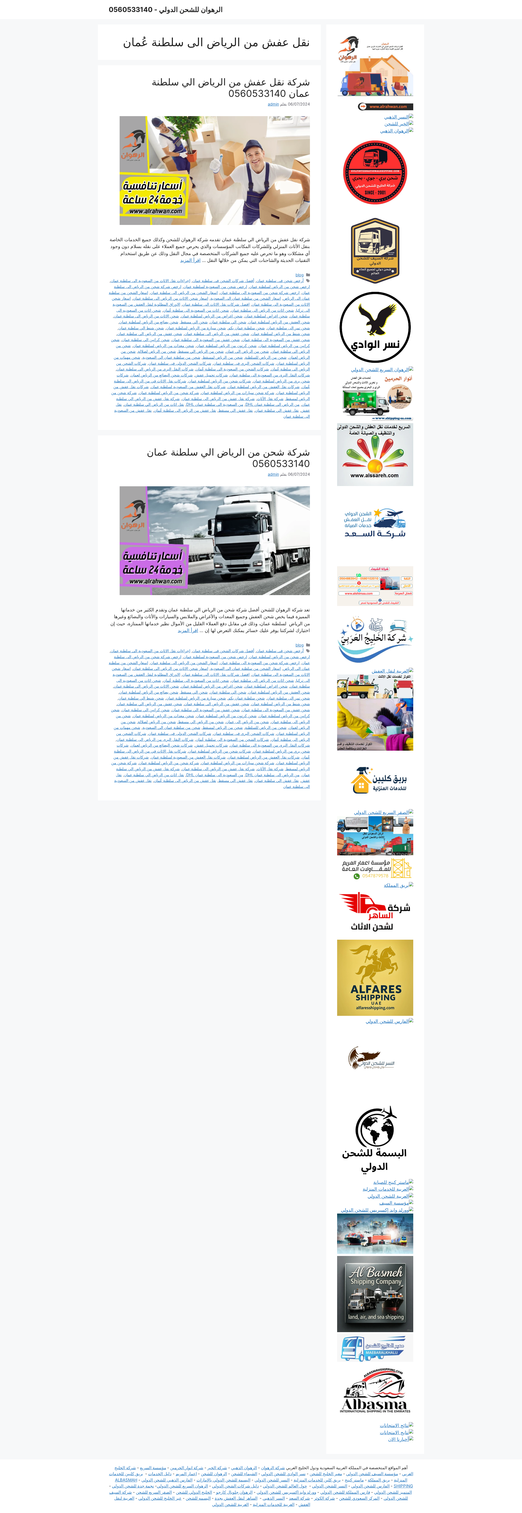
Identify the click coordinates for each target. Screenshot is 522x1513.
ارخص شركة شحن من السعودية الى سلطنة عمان (260, 292)
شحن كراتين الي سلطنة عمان (146, 339)
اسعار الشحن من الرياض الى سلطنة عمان (184, 292)
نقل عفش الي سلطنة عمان (277, 410)
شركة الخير (217, 1467)
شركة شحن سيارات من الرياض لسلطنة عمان (237, 392)
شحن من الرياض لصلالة (157, 351)
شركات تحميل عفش (211, 375)
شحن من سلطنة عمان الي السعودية (171, 357)
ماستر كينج (354, 1480)
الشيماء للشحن (244, 1473)
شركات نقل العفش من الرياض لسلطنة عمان (264, 386)
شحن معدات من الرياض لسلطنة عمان (163, 345)
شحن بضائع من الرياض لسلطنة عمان (148, 322)
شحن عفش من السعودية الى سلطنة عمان (276, 339)
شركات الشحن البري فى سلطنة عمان (243, 363)
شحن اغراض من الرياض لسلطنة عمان (212, 316)
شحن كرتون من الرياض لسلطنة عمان (226, 345)
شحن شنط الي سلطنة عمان (141, 328)
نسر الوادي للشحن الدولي (283, 1473)
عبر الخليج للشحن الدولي (160, 1498)
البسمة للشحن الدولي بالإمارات (223, 1480)
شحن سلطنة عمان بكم (246, 328)
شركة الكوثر (324, 1498)
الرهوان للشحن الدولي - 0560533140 (166, 9)
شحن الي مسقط (194, 322)
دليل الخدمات (160, 1473)
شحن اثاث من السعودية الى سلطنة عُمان (196, 310)
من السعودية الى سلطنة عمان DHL (214, 404)
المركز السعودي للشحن (359, 1498)
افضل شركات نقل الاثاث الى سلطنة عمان (216, 304)
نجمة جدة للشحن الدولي (133, 1486)
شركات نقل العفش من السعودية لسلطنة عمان (188, 386)
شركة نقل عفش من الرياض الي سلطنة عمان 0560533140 (231, 87)
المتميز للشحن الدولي (393, 1492)
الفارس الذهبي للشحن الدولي (166, 1480)
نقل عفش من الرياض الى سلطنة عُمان (185, 410)
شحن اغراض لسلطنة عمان (266, 316)
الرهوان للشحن (214, 1473)
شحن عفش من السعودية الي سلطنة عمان (206, 339)
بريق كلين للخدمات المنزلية (317, 1480)
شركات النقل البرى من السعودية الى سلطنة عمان (270, 375)
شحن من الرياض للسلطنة (266, 357)
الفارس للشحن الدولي (370, 1486)
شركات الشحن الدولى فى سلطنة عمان (179, 363)
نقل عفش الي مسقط (235, 410)
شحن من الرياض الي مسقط (201, 351)
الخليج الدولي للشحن (194, 1492)
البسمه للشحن (198, 1498)
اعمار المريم (186, 1473)
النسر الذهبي (274, 1498)
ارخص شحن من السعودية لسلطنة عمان (215, 286)
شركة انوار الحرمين (186, 1467)
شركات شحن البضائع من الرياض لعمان (162, 375)
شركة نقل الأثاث (270, 398)
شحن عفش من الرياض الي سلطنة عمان (149, 333)
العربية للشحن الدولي (230, 1504)
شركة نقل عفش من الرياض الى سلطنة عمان (218, 398)
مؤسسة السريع (153, 1467)
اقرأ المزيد (190, 260)
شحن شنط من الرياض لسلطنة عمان (280, 333)
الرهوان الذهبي (244, 1467)
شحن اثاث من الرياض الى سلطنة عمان (262, 310)
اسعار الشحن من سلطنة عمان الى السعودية (245, 298)
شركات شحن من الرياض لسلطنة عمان (219, 381)
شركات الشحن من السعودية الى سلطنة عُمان (232, 369)
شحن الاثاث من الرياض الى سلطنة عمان (146, 316)
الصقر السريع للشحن (154, 1492)
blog (300, 275)
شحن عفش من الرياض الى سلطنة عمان (216, 333)
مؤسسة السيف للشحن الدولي (372, 1473)
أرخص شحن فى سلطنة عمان (280, 280)
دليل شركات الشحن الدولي (235, 1486)
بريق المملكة (379, 1480)
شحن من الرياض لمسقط (223, 357)
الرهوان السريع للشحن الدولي (182, 1486)
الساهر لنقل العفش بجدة (236, 1498)
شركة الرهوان (273, 1467)
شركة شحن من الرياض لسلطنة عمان (169, 392)
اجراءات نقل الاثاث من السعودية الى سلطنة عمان (150, 280)
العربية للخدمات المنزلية (273, 1504)
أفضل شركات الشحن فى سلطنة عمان (223, 280)
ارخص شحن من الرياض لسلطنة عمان (279, 286)
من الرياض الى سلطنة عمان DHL (273, 404)
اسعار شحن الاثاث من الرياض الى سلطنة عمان (170, 298)
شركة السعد (299, 1498)
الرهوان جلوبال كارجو (234, 1492)
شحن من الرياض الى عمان (247, 351)
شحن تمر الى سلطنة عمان (288, 328)
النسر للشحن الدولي (272, 1480)
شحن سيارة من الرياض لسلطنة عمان (196, 328)
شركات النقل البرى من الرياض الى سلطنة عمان (155, 369)
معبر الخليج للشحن (326, 1473)
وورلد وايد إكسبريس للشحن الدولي (286, 1492)
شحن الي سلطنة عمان (228, 322)
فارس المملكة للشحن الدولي (345, 1492)
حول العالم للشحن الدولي (285, 1486)
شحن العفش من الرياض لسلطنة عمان (279, 322)
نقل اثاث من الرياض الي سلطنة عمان (154, 404)
